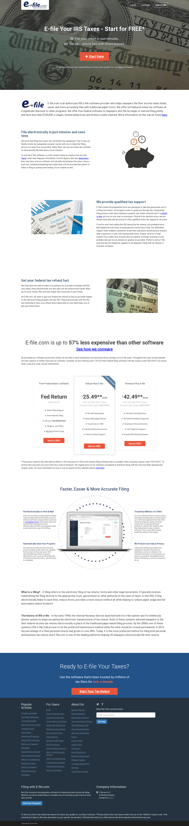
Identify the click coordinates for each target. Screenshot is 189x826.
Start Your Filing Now (32, 803)
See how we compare (94, 349)
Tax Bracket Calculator (55, 766)
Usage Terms (76, 745)
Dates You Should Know (56, 759)
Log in (133, 5)
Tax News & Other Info (80, 764)
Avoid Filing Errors (78, 752)
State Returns (52, 737)
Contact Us (75, 748)
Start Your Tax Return (94, 691)
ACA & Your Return (29, 767)
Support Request (78, 714)
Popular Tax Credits (29, 713)
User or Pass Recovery (55, 714)
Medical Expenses (28, 771)
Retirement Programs (30, 736)
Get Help (101, 722)
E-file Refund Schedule (55, 763)
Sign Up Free (160, 5)
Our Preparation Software (81, 722)
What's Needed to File (80, 725)
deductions (84, 158)
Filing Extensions (53, 745)
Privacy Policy (76, 741)
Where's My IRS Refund (55, 725)
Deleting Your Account (80, 756)
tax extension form (32, 522)
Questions (145, 5)
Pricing (74, 737)
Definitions (25, 775)
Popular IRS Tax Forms (30, 740)
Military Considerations (30, 759)
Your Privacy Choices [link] (79, 772)
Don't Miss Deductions (30, 717)
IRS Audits (25, 748)
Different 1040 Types (55, 741)
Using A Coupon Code (55, 718)
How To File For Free (54, 733)
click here (100, 468)
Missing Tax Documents (56, 729)
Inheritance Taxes (28, 763)
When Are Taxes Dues (80, 733)
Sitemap (74, 768)
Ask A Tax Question (54, 770)
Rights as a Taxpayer (29, 744)
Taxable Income (27, 729)
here (164, 114)
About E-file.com (78, 710)
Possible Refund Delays (30, 752)
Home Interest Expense (30, 756)
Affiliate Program (78, 760)
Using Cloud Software (80, 729)
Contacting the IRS (28, 721)
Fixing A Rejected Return (56, 748)
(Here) (111, 798)
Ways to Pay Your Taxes (31, 725)
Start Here (96, 56)
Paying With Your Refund (56, 722)
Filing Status (26, 733)
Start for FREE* (54, 440)
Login (48, 710)
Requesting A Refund (80, 718)
